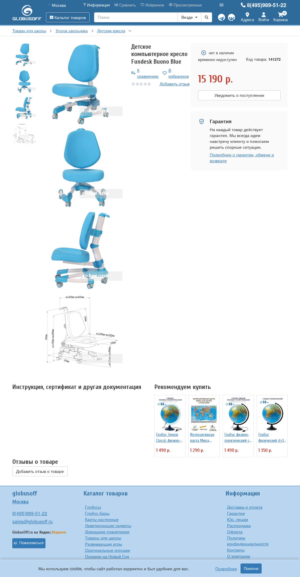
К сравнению (147, 73)
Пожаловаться (31, 543)
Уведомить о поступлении (239, 95)
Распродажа (239, 525)
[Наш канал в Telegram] (221, 17)
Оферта (235, 531)
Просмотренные (187, 5)
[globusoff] (27, 12)
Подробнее (226, 568)
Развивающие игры (103, 544)
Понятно (251, 568)
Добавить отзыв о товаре (40, 471)
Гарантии (236, 513)
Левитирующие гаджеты (108, 525)
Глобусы (93, 507)
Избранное (154, 5)
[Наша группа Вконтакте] (231, 17)
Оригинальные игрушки (107, 550)
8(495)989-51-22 (266, 5)
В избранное (178, 73)
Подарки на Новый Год (107, 556)
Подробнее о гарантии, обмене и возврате (242, 157)
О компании (238, 556)
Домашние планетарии (107, 531)
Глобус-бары (97, 513)
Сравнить (127, 5)
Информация (98, 5)
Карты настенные (102, 519)
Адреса (247, 19)
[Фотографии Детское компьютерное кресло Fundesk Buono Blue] (81, 84)
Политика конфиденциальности (248, 540)
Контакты (236, 550)
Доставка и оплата (244, 507)
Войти (263, 19)
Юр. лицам (237, 519)
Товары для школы (103, 538)
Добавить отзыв (175, 84)
